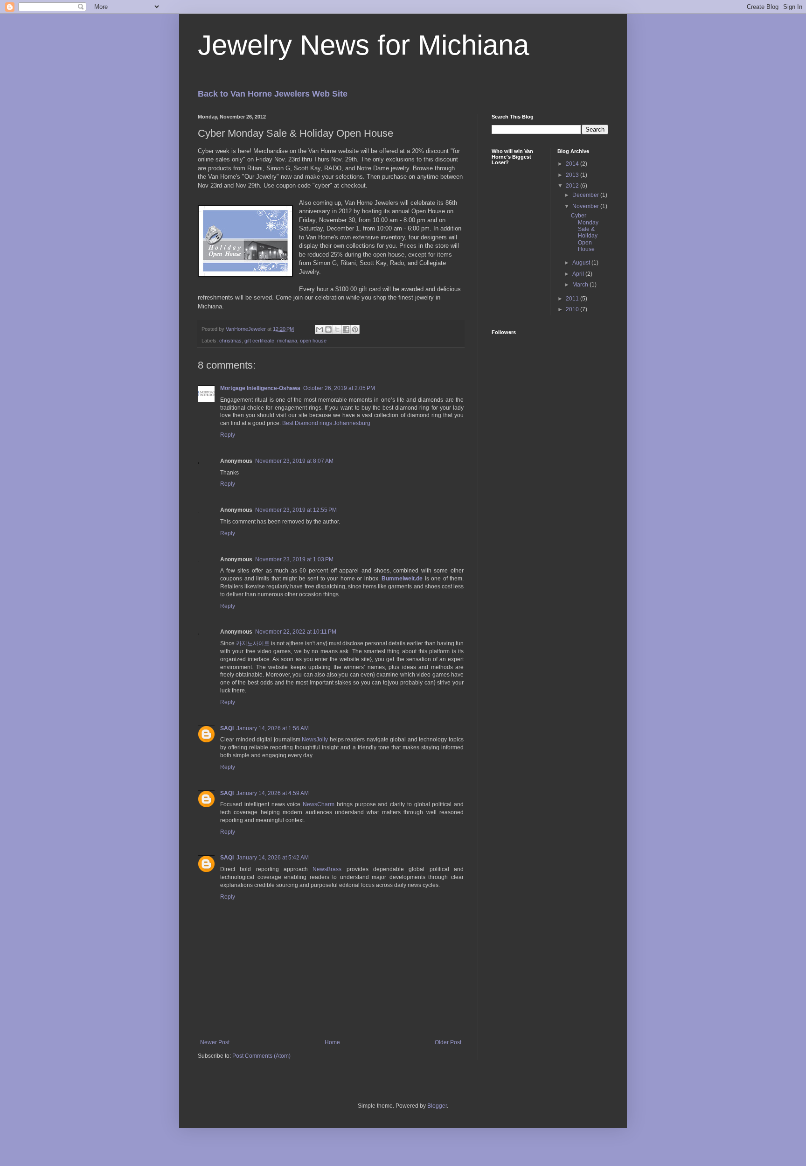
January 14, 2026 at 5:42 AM (272, 857)
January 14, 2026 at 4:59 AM (272, 793)
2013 (573, 175)
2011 (573, 298)
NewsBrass (327, 869)
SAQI (227, 728)
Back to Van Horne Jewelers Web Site (272, 93)
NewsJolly (315, 739)
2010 (573, 309)
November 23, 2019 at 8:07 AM (294, 461)
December (586, 195)
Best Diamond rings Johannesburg (326, 423)
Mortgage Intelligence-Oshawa (260, 388)
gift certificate (259, 340)
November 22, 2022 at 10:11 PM (295, 631)
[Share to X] (337, 329)
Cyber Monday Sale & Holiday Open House (584, 232)
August (581, 262)
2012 (573, 185)
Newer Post (214, 1042)
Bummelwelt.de (402, 578)
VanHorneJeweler (246, 329)
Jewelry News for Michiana (363, 45)
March (581, 284)
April (578, 274)
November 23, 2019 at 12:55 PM (296, 510)
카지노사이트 (253, 643)
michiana (287, 340)
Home (332, 1042)
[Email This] (319, 329)
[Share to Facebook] (346, 329)
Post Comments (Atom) (261, 1056)
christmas (230, 340)
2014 (573, 164)
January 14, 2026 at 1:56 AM (272, 728)
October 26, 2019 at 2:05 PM (339, 388)
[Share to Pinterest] (355, 329)
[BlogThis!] (328, 329)
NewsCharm (318, 804)
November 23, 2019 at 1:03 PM (294, 559)
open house (313, 340)
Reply (227, 435)
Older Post (448, 1042)
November (586, 206)
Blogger (437, 1106)
